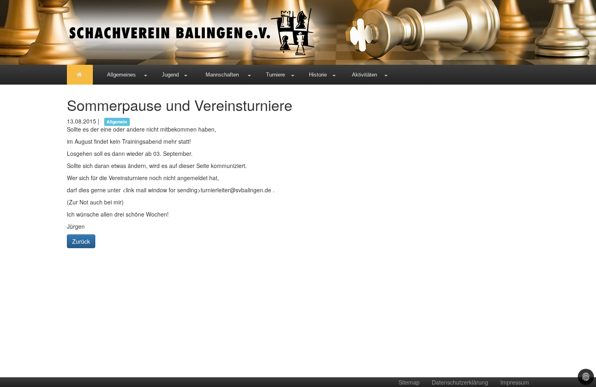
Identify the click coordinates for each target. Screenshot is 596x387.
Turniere (275, 75)
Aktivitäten (364, 75)
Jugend (170, 75)
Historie (318, 75)
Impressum (514, 382)
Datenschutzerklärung (460, 382)
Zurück (81, 241)
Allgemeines (121, 75)
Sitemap (409, 382)
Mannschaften (222, 75)
